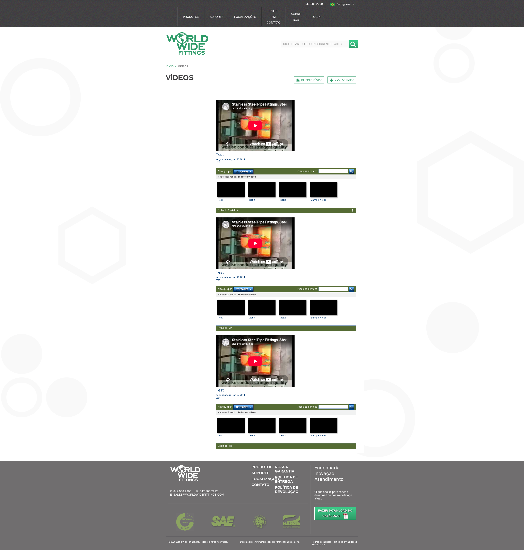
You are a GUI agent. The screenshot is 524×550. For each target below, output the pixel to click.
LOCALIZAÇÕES (266, 479)
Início (170, 66)
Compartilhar (344, 79)
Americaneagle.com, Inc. (288, 542)
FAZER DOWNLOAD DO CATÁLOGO (335, 513)
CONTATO (260, 485)
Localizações (245, 16)
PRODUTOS (262, 467)
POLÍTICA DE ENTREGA (286, 479)
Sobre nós (296, 16)
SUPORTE (260, 473)
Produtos (191, 16)
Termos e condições (321, 542)
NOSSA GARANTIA (284, 469)
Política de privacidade (344, 542)
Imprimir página (311, 79)
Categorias (243, 171)
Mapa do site (318, 544)
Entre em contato (273, 16)
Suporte (217, 16)
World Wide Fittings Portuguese (207, 43)
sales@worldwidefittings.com (198, 494)
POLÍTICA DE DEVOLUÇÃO (286, 489)
